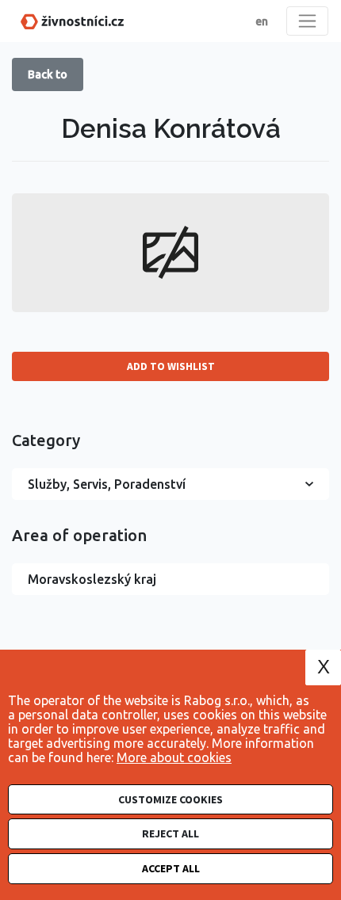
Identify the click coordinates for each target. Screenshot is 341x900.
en (261, 21)
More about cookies (174, 757)
